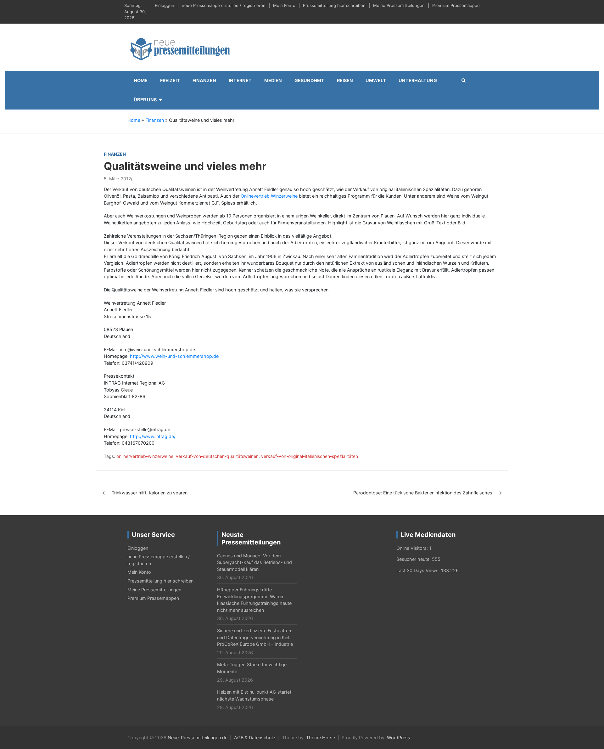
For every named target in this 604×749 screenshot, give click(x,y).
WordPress (398, 737)
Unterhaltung (418, 80)
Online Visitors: (412, 548)
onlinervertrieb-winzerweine (144, 456)
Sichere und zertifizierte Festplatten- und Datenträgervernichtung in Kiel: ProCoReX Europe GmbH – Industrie (255, 637)
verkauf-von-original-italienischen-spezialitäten (309, 456)
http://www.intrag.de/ (153, 436)
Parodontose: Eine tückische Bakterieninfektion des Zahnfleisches (422, 492)
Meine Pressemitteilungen (399, 5)
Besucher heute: (414, 559)
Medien (273, 80)
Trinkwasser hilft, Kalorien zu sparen (149, 492)
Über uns (145, 99)
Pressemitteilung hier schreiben (334, 5)
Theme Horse (320, 737)
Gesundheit (309, 80)
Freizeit (170, 80)
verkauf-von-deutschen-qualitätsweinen (217, 456)
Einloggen (164, 5)
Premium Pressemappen (456, 5)
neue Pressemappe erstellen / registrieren (224, 5)
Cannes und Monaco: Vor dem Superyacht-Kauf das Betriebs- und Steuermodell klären (254, 562)
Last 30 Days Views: (418, 570)
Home (141, 80)
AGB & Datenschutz (255, 737)
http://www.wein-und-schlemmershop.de (174, 356)
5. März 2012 (117, 178)
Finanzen (204, 80)
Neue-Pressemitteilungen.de (197, 737)
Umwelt (376, 80)
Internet (240, 80)
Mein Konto (284, 5)
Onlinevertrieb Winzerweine (269, 196)
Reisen (345, 80)
